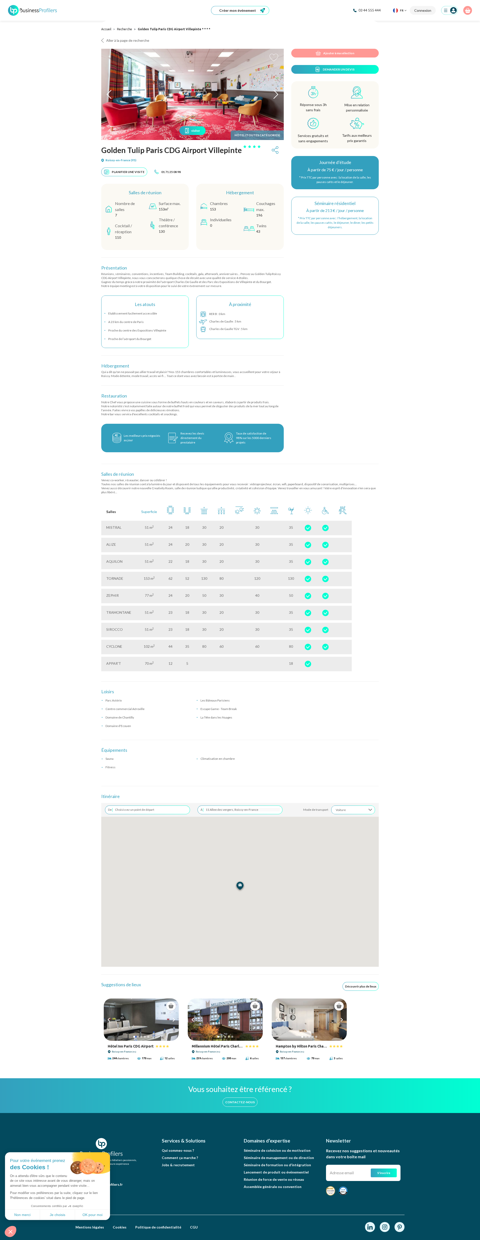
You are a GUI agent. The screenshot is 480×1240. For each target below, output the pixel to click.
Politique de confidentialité (158, 1227)
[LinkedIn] (370, 1226)
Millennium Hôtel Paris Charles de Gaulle (217, 1046)
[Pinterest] (399, 1226)
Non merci (22, 1215)
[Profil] (449, 10)
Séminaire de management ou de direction (279, 1158)
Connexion (422, 10)
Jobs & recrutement (178, 1165)
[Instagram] (385, 1226)
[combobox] (353, 810)
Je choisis (57, 1215)
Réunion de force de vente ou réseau (274, 1179)
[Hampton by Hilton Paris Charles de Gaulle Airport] (309, 1019)
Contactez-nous (240, 1102)
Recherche (124, 29)
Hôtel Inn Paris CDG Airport (131, 1046)
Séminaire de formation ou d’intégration (277, 1165)
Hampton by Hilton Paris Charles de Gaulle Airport (301, 1046)
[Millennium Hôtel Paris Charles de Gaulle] (225, 1019)
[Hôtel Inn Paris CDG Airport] (141, 1019)
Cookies (119, 1227)
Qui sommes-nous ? (178, 1150)
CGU (194, 1227)
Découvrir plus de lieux (360, 986)
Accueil (106, 29)
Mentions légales (90, 1227)
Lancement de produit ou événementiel (276, 1172)
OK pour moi (92, 1215)
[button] (10, 1232)
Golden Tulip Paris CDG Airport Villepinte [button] (171, 150)
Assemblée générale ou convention (273, 1186)
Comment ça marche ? (180, 1158)
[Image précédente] (109, 1020)
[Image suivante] (174, 1020)
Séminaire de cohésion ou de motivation (277, 1150)
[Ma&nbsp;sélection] (467, 10)
